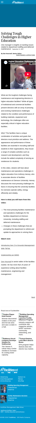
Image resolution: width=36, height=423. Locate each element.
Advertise (11, 389)
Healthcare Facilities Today (8, 410)
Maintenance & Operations (25, 55)
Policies (20, 379)
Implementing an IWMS (10, 255)
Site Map (21, 381)
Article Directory (5, 381)
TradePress (12, 417)
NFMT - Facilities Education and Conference (12, 412)
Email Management (6, 379)
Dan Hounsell (6, 262)
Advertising (4, 377)
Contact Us (21, 377)
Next (33, 297)
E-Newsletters (12, 387)
